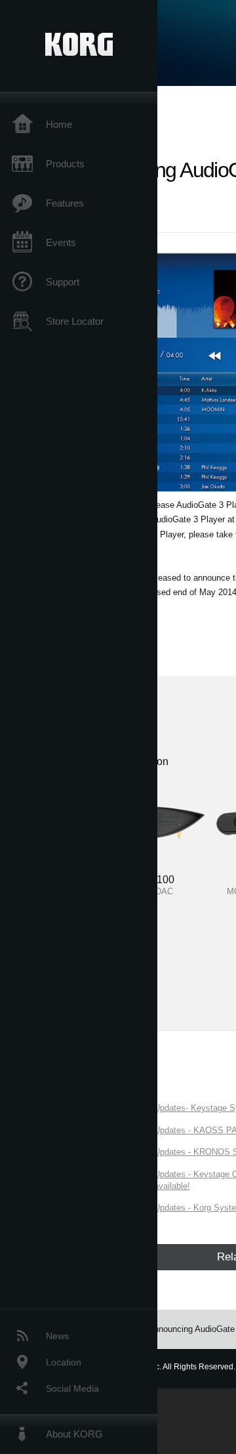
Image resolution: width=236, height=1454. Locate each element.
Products (65, 163)
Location (63, 1362)
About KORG (74, 1434)
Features (65, 203)
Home (59, 124)
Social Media (72, 1388)
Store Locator (75, 321)
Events (61, 242)
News (57, 1336)
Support (62, 281)
